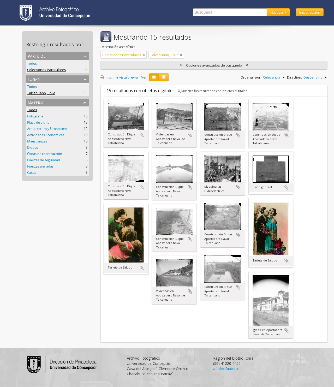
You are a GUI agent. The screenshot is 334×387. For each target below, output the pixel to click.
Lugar (34, 78)
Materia (36, 102)
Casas (31, 172)
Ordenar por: (251, 77)
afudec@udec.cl (226, 368)
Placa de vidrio (38, 122)
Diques (32, 147)
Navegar (277, 12)
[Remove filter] (144, 54)
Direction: (294, 77)
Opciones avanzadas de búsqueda (214, 65)
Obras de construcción (44, 153)
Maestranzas (37, 141)
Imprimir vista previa (121, 77)
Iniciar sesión (309, 12)
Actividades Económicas (45, 135)
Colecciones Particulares (46, 69)
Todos (32, 63)
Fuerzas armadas (40, 166)
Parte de (36, 55)
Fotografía (35, 116)
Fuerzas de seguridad (43, 160)
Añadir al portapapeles (141, 135)
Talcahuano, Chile (41, 93)
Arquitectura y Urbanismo (47, 128)
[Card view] (154, 77)
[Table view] (164, 77)
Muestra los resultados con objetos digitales (214, 91)
